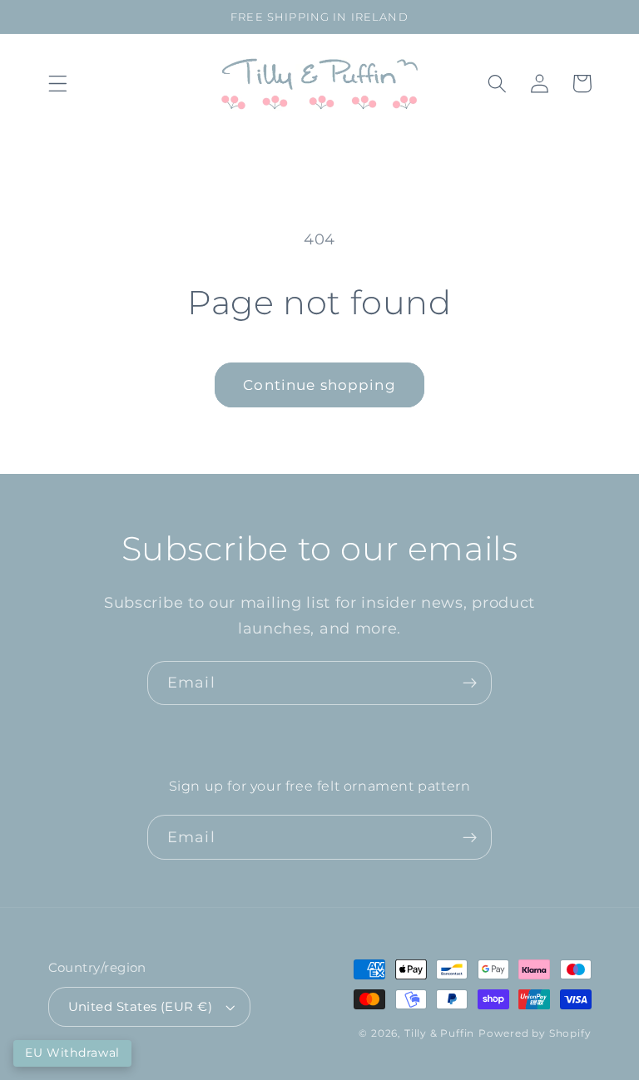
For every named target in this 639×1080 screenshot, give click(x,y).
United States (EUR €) (140, 1006)
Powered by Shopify (535, 1033)
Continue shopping (319, 384)
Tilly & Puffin (439, 1033)
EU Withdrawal (72, 1052)
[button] (58, 83)
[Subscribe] (469, 683)
